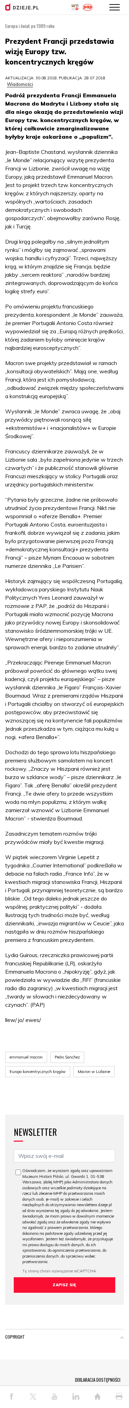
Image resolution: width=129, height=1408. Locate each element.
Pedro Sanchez (67, 1057)
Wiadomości (20, 84)
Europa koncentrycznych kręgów (38, 1071)
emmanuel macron (26, 1057)
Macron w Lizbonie (94, 1071)
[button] (122, 1338)
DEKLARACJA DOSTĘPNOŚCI (97, 1379)
